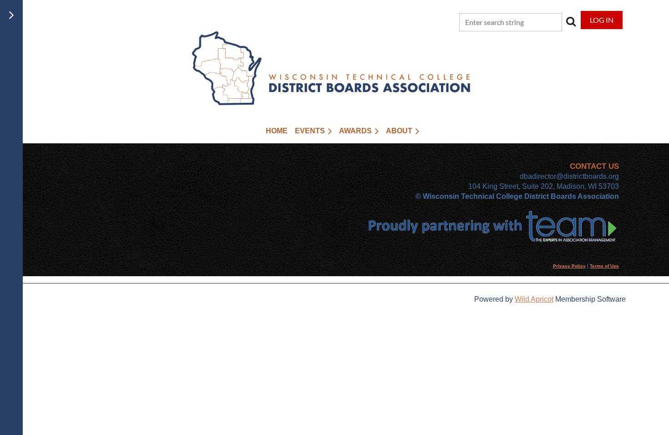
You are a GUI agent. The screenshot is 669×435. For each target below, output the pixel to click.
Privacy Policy (569, 265)
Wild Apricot (534, 299)
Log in (601, 19)
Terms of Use (604, 265)
